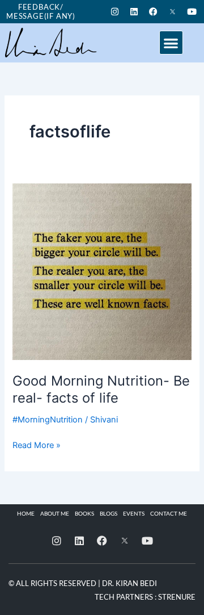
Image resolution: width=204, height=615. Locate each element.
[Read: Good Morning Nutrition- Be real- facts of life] (101, 271)
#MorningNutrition (47, 420)
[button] (171, 43)
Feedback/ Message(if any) (40, 11)
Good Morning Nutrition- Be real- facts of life (101, 390)
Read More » (36, 444)
